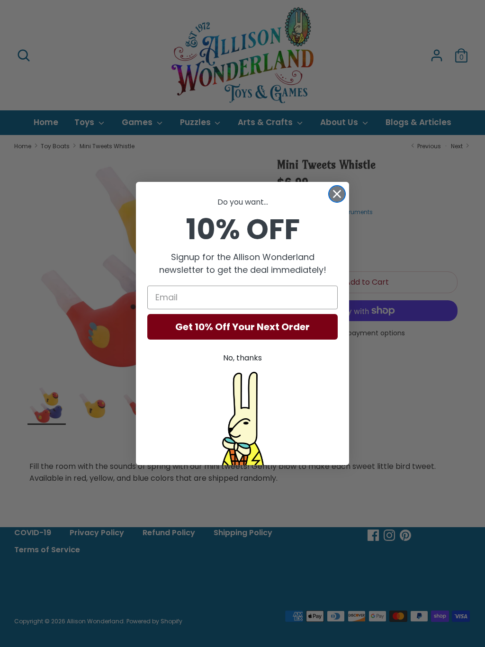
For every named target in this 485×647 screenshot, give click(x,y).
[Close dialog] (337, 194)
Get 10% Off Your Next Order (242, 326)
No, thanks (242, 357)
